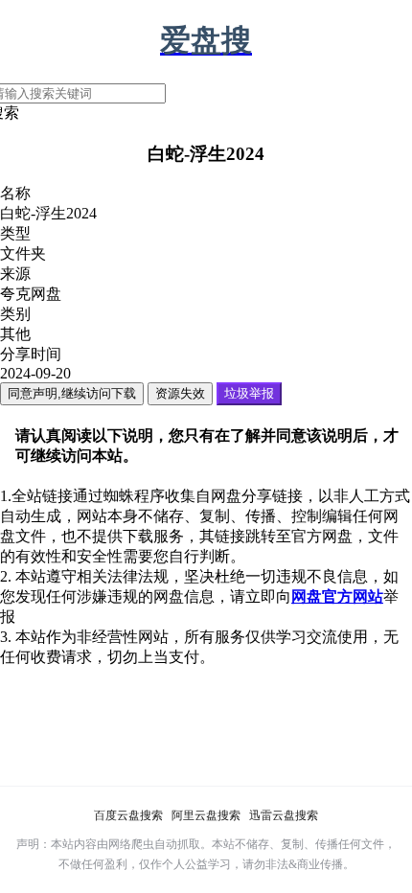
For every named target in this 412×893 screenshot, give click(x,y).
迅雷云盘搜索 (283, 815)
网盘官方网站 (337, 596)
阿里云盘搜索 (206, 815)
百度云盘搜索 (128, 815)
